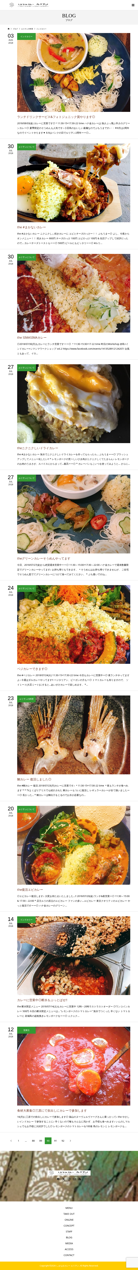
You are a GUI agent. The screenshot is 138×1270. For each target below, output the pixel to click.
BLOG (69, 1237)
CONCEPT (69, 1225)
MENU (69, 1208)
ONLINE (69, 1219)
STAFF (69, 1231)
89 (40, 1140)
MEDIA (69, 1243)
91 (55, 1140)
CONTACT (69, 1255)
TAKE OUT (69, 1213)
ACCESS (69, 1249)
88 (33, 1140)
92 (63, 1140)
